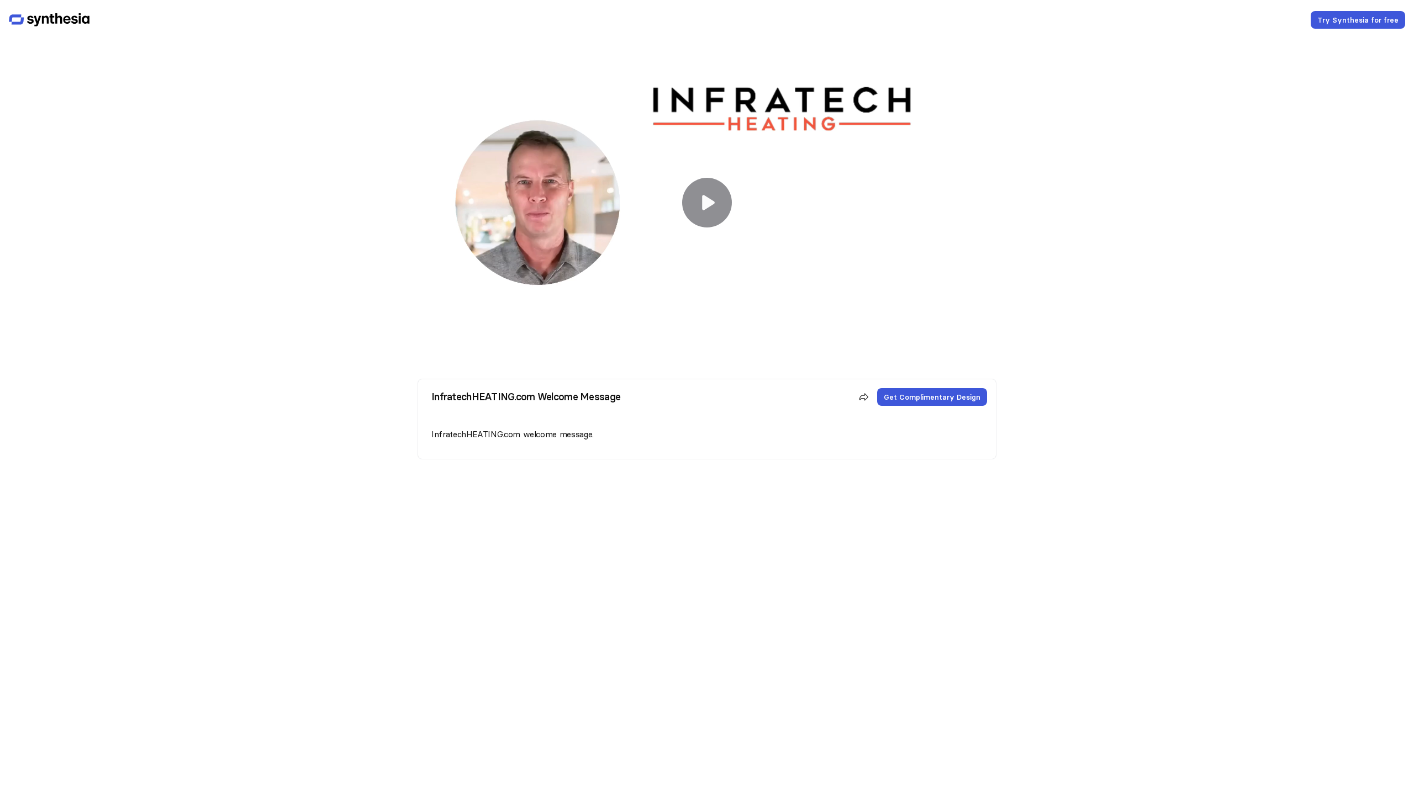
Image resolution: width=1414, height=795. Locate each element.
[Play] (707, 202)
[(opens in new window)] (49, 19)
